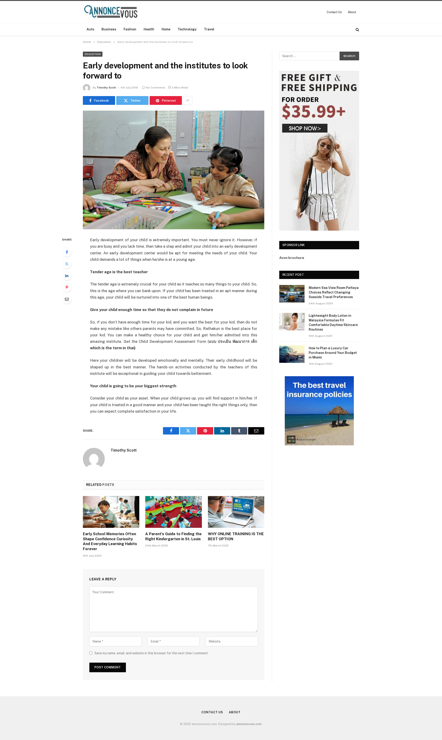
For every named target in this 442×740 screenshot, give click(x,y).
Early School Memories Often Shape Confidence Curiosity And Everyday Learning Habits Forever (110, 541)
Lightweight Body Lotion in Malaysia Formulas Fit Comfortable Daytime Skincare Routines (333, 322)
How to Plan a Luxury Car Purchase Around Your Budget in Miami (333, 352)
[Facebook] (66, 252)
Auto (90, 29)
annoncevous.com (249, 724)
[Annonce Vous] (113, 11)
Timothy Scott (106, 87)
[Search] (357, 29)
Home (166, 29)
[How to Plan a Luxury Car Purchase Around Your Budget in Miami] (292, 354)
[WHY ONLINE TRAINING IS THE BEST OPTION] (236, 512)
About (352, 12)
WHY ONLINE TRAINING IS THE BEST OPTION (236, 536)
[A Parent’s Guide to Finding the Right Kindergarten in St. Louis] (173, 512)
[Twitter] (66, 263)
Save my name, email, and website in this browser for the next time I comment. (151, 653)
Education (93, 54)
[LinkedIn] (66, 275)
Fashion (130, 29)
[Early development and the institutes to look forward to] (173, 170)
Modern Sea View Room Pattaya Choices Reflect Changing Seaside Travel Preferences (334, 292)
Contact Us (334, 12)
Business (109, 29)
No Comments (155, 87)
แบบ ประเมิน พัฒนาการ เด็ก (233, 341)
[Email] (66, 299)
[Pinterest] (66, 287)
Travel (209, 29)
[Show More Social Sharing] (187, 100)
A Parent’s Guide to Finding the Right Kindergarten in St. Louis (173, 536)
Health (149, 29)
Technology (187, 29)
